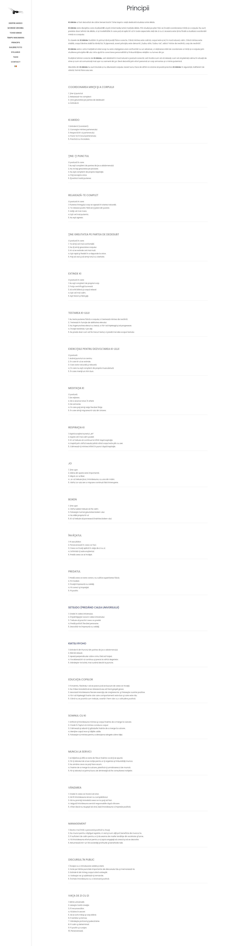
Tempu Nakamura (15, 37)
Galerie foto (15, 47)
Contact (15, 62)
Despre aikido (16, 23)
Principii (15, 42)
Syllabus (15, 52)
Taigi (15, 57)
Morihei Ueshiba (16, 28)
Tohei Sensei (16, 33)
